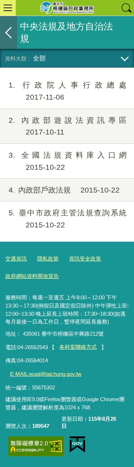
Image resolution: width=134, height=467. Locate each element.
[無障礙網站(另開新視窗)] (36, 446)
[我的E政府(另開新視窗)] (77, 444)
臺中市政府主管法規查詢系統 (67, 219)
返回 (8, 32)
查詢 (126, 8)
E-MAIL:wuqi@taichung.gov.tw (45, 374)
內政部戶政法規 (64, 190)
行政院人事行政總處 (67, 91)
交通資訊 (16, 259)
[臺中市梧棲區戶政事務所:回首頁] (67, 7)
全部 (39, 58)
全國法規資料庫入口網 (67, 161)
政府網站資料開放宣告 (32, 276)
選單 (8, 8)
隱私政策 (48, 259)
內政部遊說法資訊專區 (67, 126)
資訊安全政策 (85, 259)
